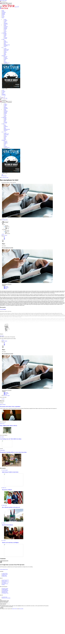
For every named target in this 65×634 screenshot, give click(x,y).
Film (5, 127)
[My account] (18, 6)
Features (5, 57)
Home (3, 10)
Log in (8, 600)
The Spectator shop (5, 590)
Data (5, 36)
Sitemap (3, 584)
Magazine (3, 55)
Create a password (3, 603)
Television (5, 45)
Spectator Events (4, 592)
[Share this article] (3, 240)
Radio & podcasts (7, 44)
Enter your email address (4, 601)
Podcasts (3, 13)
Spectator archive (5, 591)
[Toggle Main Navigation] (1, 6)
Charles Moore (2, 450)
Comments (5, 235)
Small (7, 225)
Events (5, 29)
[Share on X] (4, 238)
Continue (1, 607)
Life (2, 47)
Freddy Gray (4, 487)
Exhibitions (6, 42)
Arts (4, 40)
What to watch (6, 49)
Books (5, 41)
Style (5, 53)
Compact (7, 230)
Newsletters (4, 12)
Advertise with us (5, 574)
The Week (5, 56)
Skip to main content (3, 0)
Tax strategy (4, 582)
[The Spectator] (8, 6)
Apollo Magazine (5, 589)
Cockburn (5, 20)
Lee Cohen (4, 540)
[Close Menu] (1, 98)
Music (5, 128)
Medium (8, 226)
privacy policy (21, 608)
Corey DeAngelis (5, 470)
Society (5, 34)
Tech (5, 22)
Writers (3, 11)
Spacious (8, 233)
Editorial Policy (4, 576)
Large (8, 228)
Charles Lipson (4, 505)
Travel (5, 51)
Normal (8, 231)
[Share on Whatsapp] (4, 239)
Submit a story (4, 575)
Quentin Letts (2, 423)
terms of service (14, 608)
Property (5, 52)
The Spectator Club (5, 593)
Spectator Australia (5, 588)
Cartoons (5, 62)
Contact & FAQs (4, 573)
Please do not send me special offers (7, 606)
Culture (5, 21)
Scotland (5, 38)
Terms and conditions (5, 581)
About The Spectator (5, 580)
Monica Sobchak (2, 404)
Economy (5, 37)
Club (3, 15)
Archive (3, 16)
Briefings (3, 14)
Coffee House (4, 117)
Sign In (16, 6)
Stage (5, 46)
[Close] (1, 562)
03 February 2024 (5, 219)
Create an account (3, 600)
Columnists (6, 58)
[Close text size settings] (3, 223)
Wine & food (6, 50)
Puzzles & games (7, 147)
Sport (5, 137)
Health (5, 54)
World (5, 35)
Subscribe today (4, 597)
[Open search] (0, 97)
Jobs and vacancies (5, 583)
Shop (3, 17)
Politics (5, 19)
